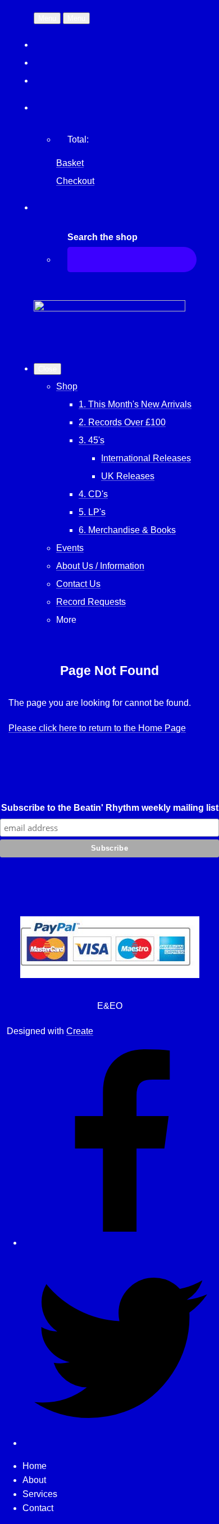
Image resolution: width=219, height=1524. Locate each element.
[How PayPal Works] (109, 975)
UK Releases (127, 476)
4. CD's (93, 494)
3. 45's (91, 440)
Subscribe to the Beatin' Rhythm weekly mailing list (109, 808)
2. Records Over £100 (122, 422)
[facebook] (120, 1242)
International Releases (146, 458)
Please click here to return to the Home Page (97, 728)
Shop (66, 386)
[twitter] (120, 1443)
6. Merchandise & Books (127, 530)
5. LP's (92, 512)
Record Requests (91, 602)
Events (70, 548)
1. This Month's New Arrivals (135, 404)
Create (79, 1031)
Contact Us (78, 584)
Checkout (75, 181)
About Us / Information (100, 566)
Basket (70, 163)
